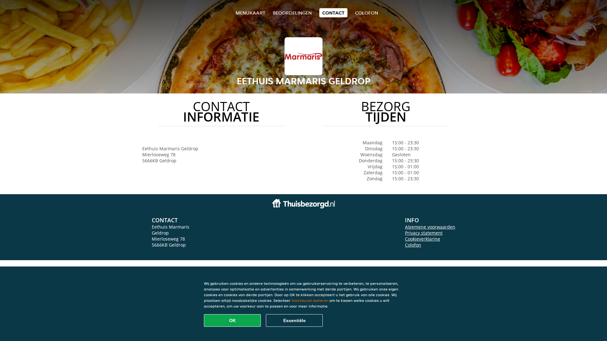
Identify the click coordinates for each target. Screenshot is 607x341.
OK (232, 320)
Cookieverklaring (422, 239)
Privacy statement (424, 233)
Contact (333, 12)
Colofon (413, 245)
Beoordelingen (292, 12)
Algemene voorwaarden (430, 227)
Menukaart (250, 12)
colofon (366, 12)
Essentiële (294, 320)
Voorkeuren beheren (309, 300)
